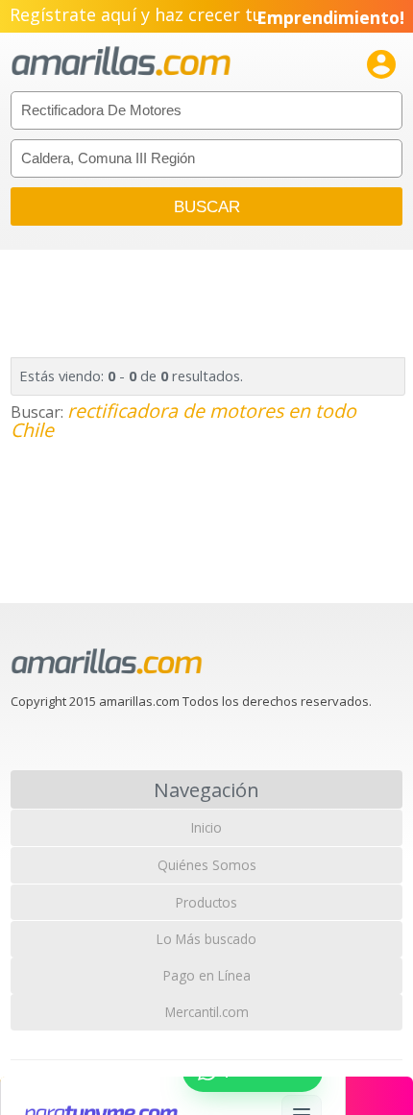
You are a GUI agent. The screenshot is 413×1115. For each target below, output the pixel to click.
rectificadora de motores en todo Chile (183, 420)
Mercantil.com (207, 1012)
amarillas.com (121, 62)
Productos (206, 902)
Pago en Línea (207, 975)
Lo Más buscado (206, 939)
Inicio (206, 827)
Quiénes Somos (207, 865)
